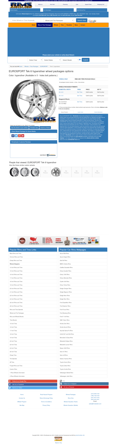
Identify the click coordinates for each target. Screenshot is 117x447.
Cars (77, 4)
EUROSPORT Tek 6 (73, 139)
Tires (62, 25)
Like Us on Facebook (18, 384)
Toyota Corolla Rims (65, 369)
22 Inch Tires (13, 344)
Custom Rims (13, 369)
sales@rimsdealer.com (95, 404)
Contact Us (22, 398)
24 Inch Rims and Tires (16, 299)
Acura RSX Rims (64, 253)
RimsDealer (76, 116)
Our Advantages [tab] (47, 10)
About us (40, 4)
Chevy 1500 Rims (64, 274)
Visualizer (69, 25)
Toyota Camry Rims (65, 362)
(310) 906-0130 (42, 15)
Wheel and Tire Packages (17, 313)
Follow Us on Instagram (70, 384)
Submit (85, 60)
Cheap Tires (13, 355)
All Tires (12, 362)
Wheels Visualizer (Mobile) (71, 405)
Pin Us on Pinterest (69, 387)
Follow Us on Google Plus (19, 381)
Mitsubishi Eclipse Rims (66, 341)
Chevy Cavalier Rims (65, 271)
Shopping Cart (100, 4)
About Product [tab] (64, 112)
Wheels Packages (71, 394)
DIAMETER (62, 89)
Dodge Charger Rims (65, 288)
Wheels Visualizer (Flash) (71, 402)
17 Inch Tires (13, 330)
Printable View (34, 127)
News (76, 25)
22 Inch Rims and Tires (16, 295)
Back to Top (58, 443)
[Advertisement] (58, 41)
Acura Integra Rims (65, 257)
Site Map (22, 405)
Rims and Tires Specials (16, 309)
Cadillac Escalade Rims (66, 267)
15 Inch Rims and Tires (16, 271)
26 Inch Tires (13, 351)
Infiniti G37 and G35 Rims (67, 334)
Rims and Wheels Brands (16, 316)
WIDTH (68, 89)
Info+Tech (52, 4)
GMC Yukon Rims (64, 320)
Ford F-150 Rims (64, 316)
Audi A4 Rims (63, 260)
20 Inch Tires (13, 341)
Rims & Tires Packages (44, 25)
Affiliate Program (21, 402)
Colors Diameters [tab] (98, 112)
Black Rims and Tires (15, 253)
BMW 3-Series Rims (65, 264)
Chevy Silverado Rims (66, 278)
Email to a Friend (45, 127)
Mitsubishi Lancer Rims (66, 344)
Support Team (88, 4)
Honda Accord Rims (65, 327)
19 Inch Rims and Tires (16, 285)
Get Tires (79, 92)
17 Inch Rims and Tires (16, 278)
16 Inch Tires (13, 327)
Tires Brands (13, 320)
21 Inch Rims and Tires (16, 292)
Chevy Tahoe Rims (65, 285)
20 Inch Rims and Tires (16, 288)
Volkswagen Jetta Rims (66, 376)
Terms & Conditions (46, 402)
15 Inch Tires (13, 323)
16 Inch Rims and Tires (16, 274)
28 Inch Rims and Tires (16, 306)
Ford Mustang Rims (65, 313)
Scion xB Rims (64, 355)
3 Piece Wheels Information (17, 376)
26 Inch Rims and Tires (16, 302)
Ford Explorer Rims (65, 306)
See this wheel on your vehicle (19, 127)
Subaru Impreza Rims (66, 358)
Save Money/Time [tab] (81, 10)
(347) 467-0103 (66, 15)
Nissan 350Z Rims (65, 348)
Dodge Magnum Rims (66, 292)
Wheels (56, 25)
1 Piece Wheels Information (17, 372)
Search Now (82, 20)
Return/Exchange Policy (46, 398)
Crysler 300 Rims (64, 281)
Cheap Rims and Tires (16, 260)
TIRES (79, 89)
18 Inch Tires (13, 334)
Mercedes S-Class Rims (66, 337)
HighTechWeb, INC (80, 435)
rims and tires (79, 136)
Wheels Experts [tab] (13, 10)
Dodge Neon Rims (65, 295)
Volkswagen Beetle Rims (66, 372)
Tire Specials (13, 358)
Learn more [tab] (80, 112)
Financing (65, 4)
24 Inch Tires (13, 348)
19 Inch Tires (13, 337)
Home (33, 25)
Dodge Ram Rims (64, 299)
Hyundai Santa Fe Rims (66, 330)
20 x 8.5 (61, 92)
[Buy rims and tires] (33, 100)
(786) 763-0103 (53, 15)
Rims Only (70, 398)
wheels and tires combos (93, 138)
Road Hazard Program (46, 394)
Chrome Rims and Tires (16, 257)
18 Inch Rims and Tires (16, 281)
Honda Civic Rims (64, 323)
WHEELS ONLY (63, 79)
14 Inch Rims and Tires (16, 267)
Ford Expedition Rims (66, 302)
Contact (83, 25)
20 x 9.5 (61, 95)
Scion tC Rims (63, 351)
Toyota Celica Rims (65, 365)
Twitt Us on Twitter (17, 388)
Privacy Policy (46, 405)
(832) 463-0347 (78, 15)
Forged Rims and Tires (16, 365)
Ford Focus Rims (64, 309)
